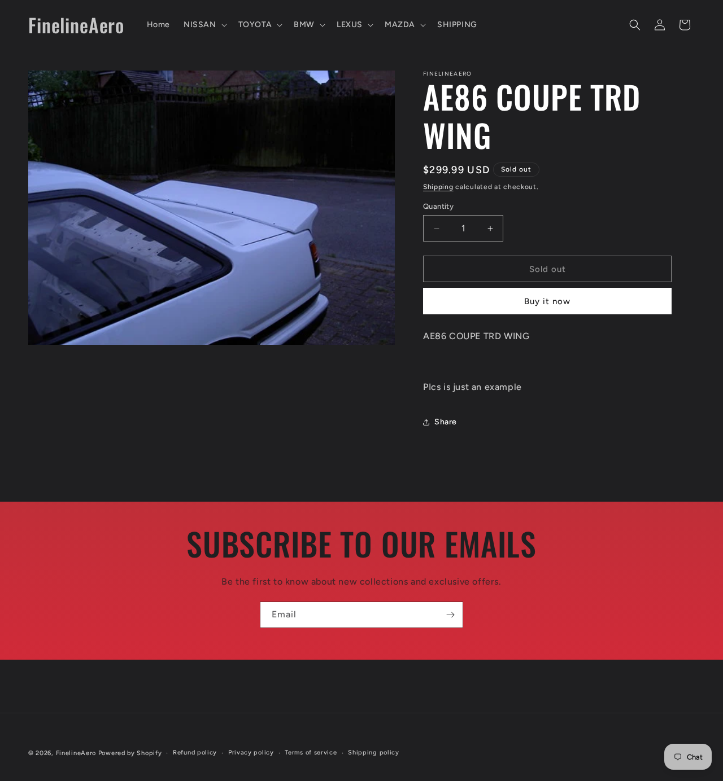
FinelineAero (76, 753)
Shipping (438, 187)
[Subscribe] (450, 615)
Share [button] (445, 422)
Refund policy (195, 752)
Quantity (438, 206)
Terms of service (311, 752)
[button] (204, 25)
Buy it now (547, 301)
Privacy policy (251, 752)
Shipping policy (373, 752)
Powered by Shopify (130, 753)
